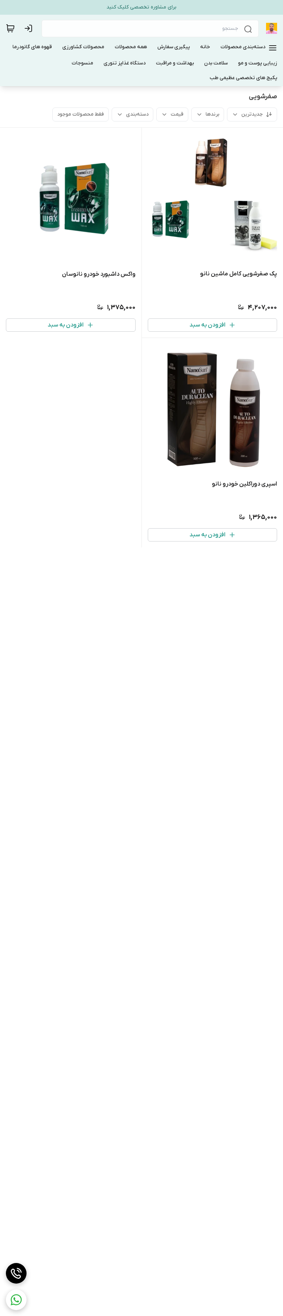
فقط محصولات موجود (80, 114)
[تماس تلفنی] (16, 1273)
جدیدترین (252, 114)
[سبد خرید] (10, 28)
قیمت (177, 114)
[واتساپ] (16, 1299)
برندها (212, 114)
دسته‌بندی (137, 114)
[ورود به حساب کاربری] (30, 28)
